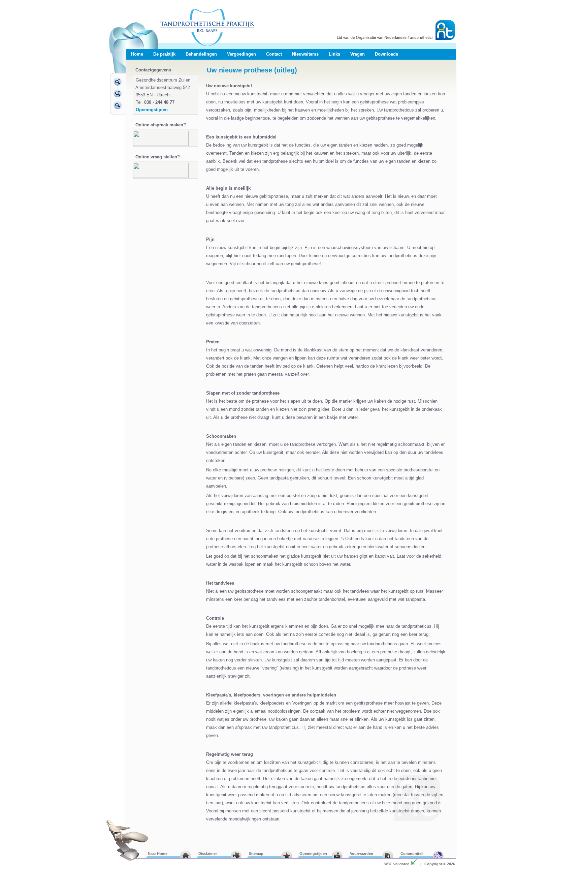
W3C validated (397, 864)
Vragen (357, 54)
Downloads (386, 54)
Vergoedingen (241, 54)
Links (334, 54)
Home (137, 54)
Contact (274, 54)
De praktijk (164, 54)
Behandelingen (201, 54)
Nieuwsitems (305, 54)
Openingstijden (152, 109)
